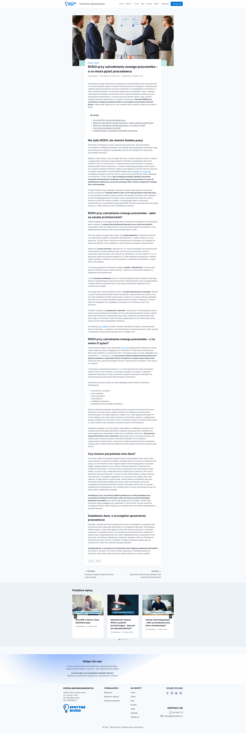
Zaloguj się (176, 4)
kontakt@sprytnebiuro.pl (173, 716)
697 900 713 (178, 712)
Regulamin (108, 693)
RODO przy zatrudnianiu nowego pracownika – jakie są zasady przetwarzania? (123, 123)
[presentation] (88, 605)
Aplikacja (165, 4)
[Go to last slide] (75, 616)
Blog (142, 4)
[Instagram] (172, 693)
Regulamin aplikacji (111, 697)
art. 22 (126, 348)
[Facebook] (167, 693)
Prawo (91, 561)
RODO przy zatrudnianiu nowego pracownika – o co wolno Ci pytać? (119, 125)
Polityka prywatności (112, 701)
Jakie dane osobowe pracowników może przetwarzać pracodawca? (145, 574)
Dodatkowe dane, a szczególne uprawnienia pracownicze (115, 131)
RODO (98, 561)
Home (121, 4)
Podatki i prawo (93, 63)
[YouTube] (181, 693)
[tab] (119, 639)
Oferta (133, 697)
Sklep (133, 709)
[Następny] (170, 616)
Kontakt (149, 4)
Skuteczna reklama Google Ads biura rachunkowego (99, 574)
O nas (136, 4)
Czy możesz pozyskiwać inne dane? (107, 128)
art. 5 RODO (103, 326)
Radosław (95, 76)
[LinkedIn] (176, 693)
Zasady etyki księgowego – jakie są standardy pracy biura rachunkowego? (157, 623)
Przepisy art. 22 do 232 (142, 171)
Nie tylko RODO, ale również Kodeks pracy (109, 120)
